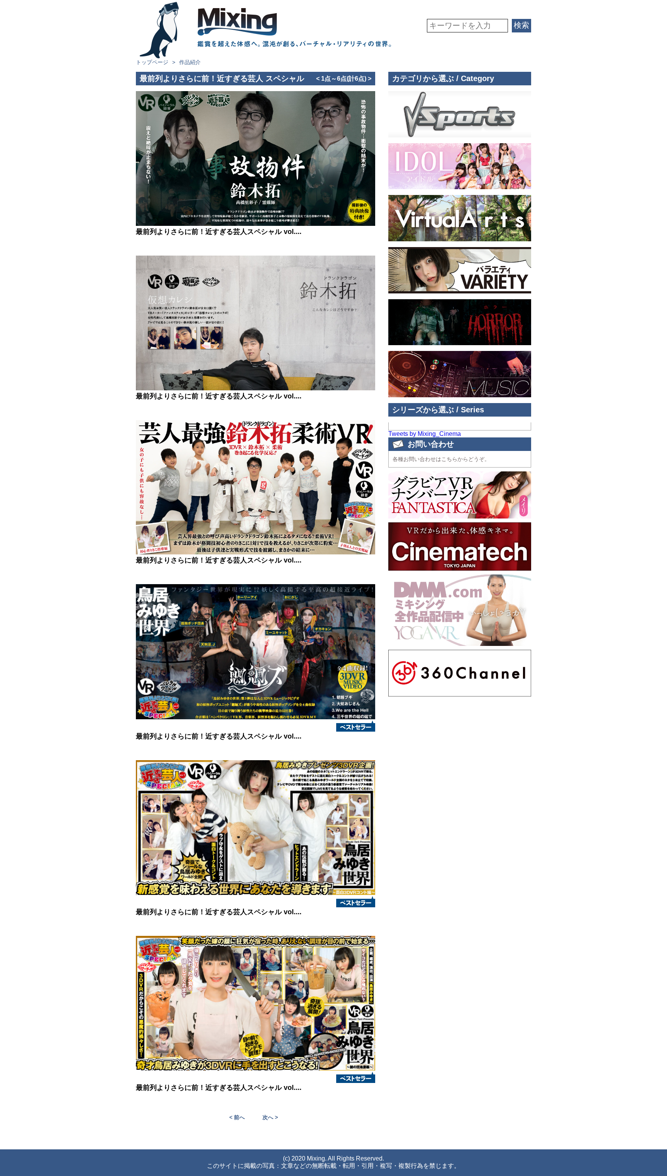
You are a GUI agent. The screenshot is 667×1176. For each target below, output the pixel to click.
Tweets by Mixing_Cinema (424, 433)
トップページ (152, 62)
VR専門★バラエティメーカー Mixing (265, 30)
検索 (521, 25)
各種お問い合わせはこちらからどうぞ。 (441, 459)
